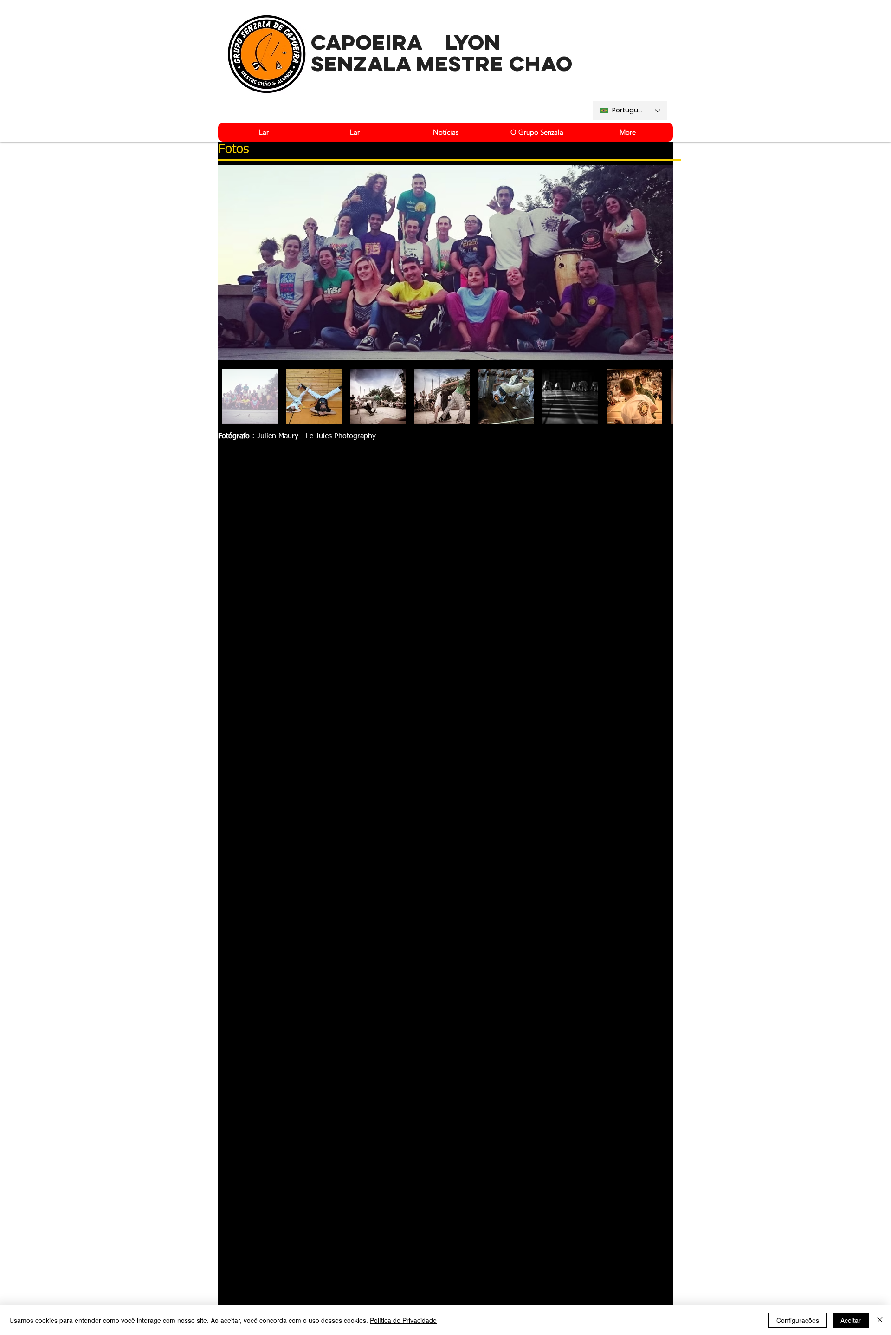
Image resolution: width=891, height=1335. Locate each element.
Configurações (797, 1320)
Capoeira (367, 42)
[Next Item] (657, 263)
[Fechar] (879, 1320)
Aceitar (850, 1320)
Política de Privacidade (403, 1320)
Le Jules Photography (341, 436)
